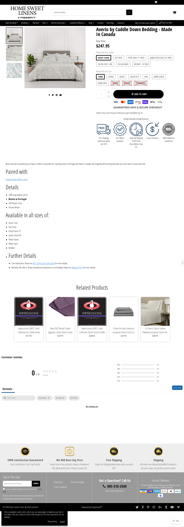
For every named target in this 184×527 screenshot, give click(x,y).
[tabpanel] (92, 416)
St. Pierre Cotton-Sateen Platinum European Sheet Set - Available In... (155, 330)
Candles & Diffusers (77, 22)
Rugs (91, 22)
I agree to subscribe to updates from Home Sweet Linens (22, 490)
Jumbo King (102, 83)
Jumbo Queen (159, 76)
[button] (138, 365)
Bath (44, 22)
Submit (36, 483)
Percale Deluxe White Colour (16, 179)
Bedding (24, 22)
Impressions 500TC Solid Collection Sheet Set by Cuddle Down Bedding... (92, 330)
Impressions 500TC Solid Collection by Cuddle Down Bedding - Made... (29, 330)
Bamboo (36, 22)
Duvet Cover (103, 57)
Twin (100, 76)
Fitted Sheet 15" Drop (136, 57)
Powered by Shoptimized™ (92, 507)
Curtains (100, 22)
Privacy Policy (58, 482)
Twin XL (115, 83)
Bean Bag (110, 22)
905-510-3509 (167, 23)
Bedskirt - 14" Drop (141, 64)
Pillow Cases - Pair (105, 64)
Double (111, 76)
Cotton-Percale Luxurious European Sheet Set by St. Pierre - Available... (124, 330)
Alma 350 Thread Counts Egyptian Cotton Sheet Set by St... (60, 330)
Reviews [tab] (8, 389)
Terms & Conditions (60, 487)
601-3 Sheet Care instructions (44, 263)
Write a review (177, 387)
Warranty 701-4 (77, 267)
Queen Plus (134, 76)
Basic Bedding (11, 22)
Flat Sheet (118, 57)
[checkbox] (74, 398)
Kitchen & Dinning (58, 22)
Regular (127, 83)
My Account (172, 2)
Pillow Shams (123, 64)
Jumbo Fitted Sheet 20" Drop (160, 57)
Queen (121, 76)
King (146, 76)
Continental (140, 83)
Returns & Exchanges (77, 482)
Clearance (120, 22)
